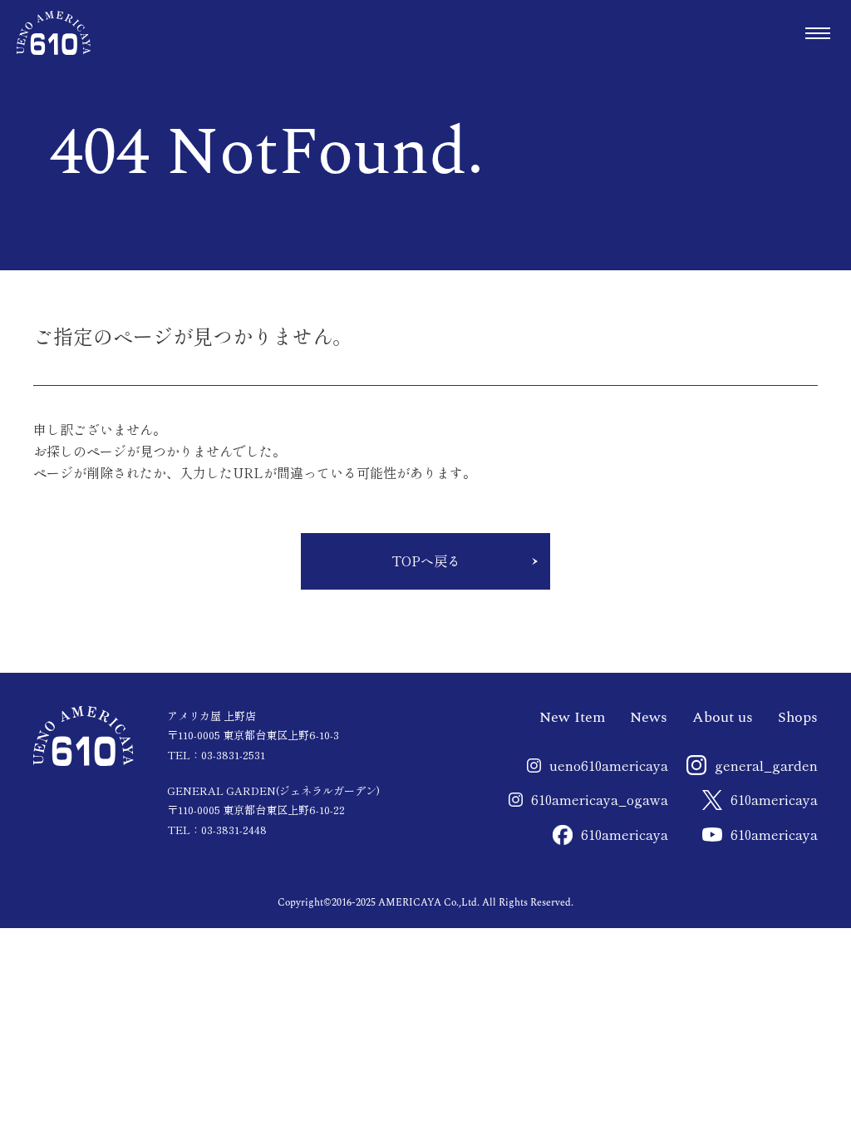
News (648, 717)
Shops (798, 717)
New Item (572, 717)
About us (722, 717)
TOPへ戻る (425, 560)
